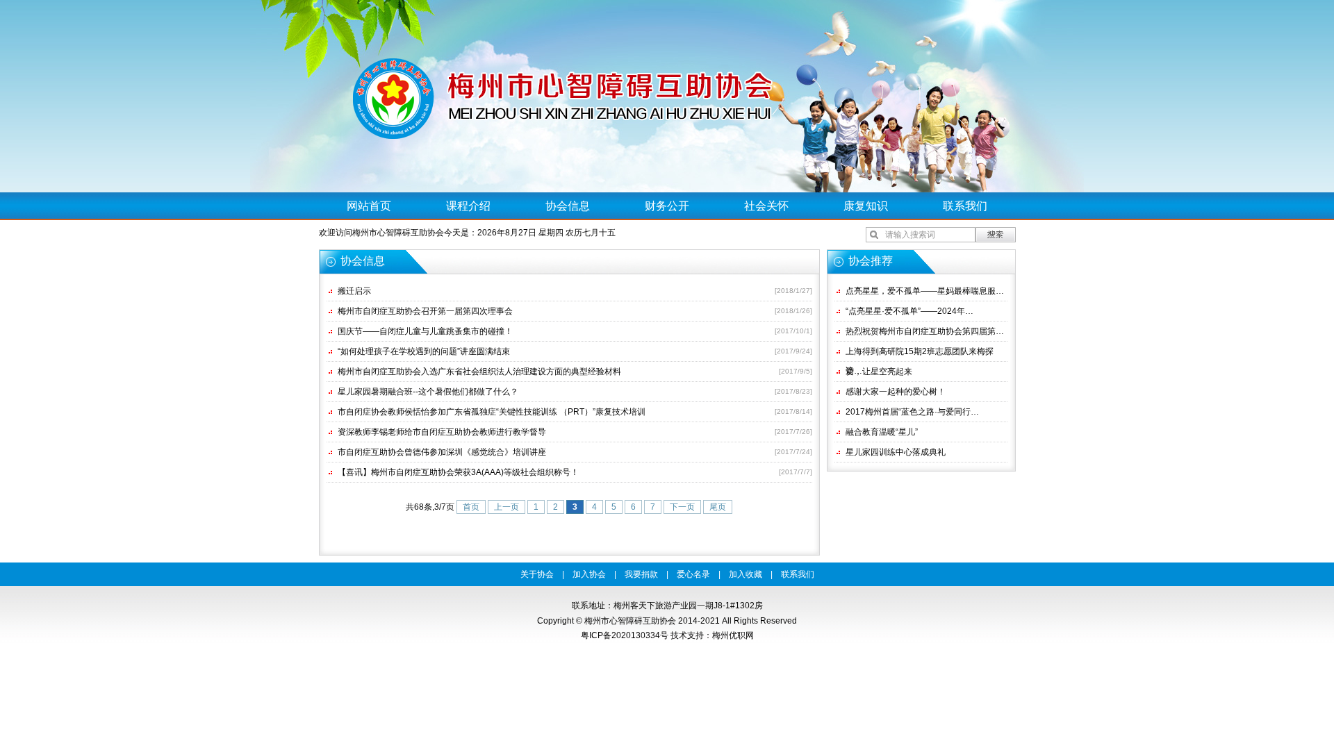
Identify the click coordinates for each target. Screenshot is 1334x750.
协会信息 (567, 206)
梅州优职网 (733, 635)
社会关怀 (766, 206)
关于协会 (537, 574)
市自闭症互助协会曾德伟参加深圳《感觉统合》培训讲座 (442, 452)
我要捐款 (641, 574)
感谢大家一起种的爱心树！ (896, 392)
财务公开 (667, 206)
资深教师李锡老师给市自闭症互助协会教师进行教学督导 (442, 432)
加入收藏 (745, 574)
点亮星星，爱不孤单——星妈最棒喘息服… (925, 291)
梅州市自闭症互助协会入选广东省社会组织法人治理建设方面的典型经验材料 (479, 371)
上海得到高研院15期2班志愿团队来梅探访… (920, 354)
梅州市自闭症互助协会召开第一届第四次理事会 (425, 311)
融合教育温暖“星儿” (882, 432)
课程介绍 (468, 206)
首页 (471, 507)
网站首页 (369, 206)
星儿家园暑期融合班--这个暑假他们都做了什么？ (428, 392)
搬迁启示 (354, 291)
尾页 (717, 507)
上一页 (506, 507)
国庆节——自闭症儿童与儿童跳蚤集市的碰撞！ (425, 331)
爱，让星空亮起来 (879, 371)
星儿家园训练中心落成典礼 (896, 452)
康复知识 (865, 206)
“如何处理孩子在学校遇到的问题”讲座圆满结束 (424, 351)
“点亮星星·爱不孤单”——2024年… (909, 311)
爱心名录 (693, 574)
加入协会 (589, 574)
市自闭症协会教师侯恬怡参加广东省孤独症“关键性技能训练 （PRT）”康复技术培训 (491, 412)
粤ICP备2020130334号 (624, 635)
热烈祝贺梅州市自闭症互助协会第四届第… (925, 331)
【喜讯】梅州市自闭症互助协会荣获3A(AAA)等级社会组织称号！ (458, 472)
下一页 (682, 507)
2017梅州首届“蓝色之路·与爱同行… (912, 412)
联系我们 (965, 206)
